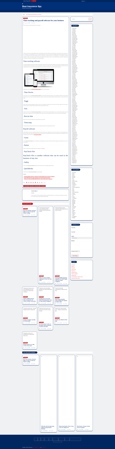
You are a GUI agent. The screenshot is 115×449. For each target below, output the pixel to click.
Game (73, 189)
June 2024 (74, 60)
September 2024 (75, 56)
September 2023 (75, 71)
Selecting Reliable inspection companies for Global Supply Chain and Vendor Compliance (39, 176)
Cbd (73, 178)
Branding (73, 176)
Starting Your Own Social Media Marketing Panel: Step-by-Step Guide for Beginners (38, 178)
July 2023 (73, 73)
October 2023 (74, 70)
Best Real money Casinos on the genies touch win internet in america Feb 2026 (45, 325)
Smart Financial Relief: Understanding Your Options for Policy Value (61, 300)
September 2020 (75, 109)
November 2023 (74, 68)
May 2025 (73, 46)
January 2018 (74, 148)
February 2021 (74, 102)
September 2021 (75, 94)
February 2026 (74, 35)
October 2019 (74, 122)
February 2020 (74, 117)
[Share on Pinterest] (35, 182)
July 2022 (73, 88)
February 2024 (74, 65)
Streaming (74, 212)
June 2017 (74, 156)
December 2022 (74, 82)
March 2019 (74, 130)
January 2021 (74, 104)
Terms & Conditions (74, 273)
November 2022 (74, 83)
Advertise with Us (74, 272)
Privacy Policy (73, 269)
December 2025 (74, 38)
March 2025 (74, 49)
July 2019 (73, 126)
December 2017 (74, 149)
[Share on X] (29, 182)
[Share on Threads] (42, 182)
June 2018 (74, 141)
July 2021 (73, 96)
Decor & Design (74, 181)
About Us (72, 266)
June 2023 (74, 74)
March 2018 (74, 145)
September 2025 (75, 42)
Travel (73, 215)
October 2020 (74, 107)
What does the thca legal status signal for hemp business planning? (47, 427)
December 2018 (74, 134)
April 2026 (74, 33)
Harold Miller (26, 214)
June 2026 (74, 31)
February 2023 (74, 79)
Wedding (73, 217)
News (73, 204)
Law (73, 195)
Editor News (38, 447)
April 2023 (74, 77)
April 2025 (74, 48)
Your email (73, 231)
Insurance (73, 194)
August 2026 (74, 28)
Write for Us (73, 270)
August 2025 (74, 43)
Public (73, 205)
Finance (73, 186)
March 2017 (74, 159)
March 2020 (74, 116)
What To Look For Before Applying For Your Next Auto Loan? (45, 279)
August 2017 (74, 154)
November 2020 (74, 106)
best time (26, 185)
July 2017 (73, 155)
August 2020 (74, 110)
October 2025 (74, 40)
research (73, 207)
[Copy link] (44, 182)
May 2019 (73, 128)
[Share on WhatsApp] (33, 182)
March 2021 (74, 101)
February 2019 (74, 132)
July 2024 (73, 59)
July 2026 (73, 29)
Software (73, 210)
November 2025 (74, 39)
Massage (73, 201)
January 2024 (74, 66)
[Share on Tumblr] (39, 182)
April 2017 (74, 157)
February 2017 (74, 160)
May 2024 (73, 61)
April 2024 (74, 62)
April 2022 (74, 90)
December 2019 (74, 120)
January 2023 (74, 81)
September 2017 (75, 152)
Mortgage (73, 203)
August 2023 (74, 72)
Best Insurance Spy (32, 6)
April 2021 (74, 100)
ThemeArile (43, 447)
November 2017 (74, 150)
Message (72, 240)
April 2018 (74, 144)
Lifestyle (73, 196)
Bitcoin (73, 175)
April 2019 (74, 129)
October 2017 (74, 151)
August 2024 (74, 57)
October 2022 (74, 84)
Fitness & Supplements (76, 187)
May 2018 (73, 143)
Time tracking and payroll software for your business (33, 14)
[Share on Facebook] (27, 182)
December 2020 (74, 105)
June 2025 (74, 45)
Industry (73, 193)
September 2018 (75, 138)
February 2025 (74, 50)
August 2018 (74, 139)
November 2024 (74, 54)
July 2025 (73, 44)
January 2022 (74, 93)
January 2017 (74, 161)
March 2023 (74, 78)
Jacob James (27, 22)
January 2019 (74, 133)
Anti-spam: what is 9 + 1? (75, 251)
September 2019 (75, 123)
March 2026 (74, 34)
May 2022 (73, 89)
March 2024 (74, 63)
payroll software (36, 185)
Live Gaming (74, 198)
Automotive (74, 172)
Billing (73, 173)
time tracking (43, 185)
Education (73, 183)
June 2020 (74, 112)
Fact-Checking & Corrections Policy (77, 276)
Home (24, 14)
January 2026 (74, 37)
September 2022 (75, 85)
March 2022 (74, 91)
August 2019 (74, 124)
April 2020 (74, 115)
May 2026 (73, 32)
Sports (73, 211)
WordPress (34, 447)
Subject (72, 236)
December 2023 (74, 67)
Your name (73, 227)
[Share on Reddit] (37, 182)
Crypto (73, 179)
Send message (75, 255)
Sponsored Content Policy (75, 278)
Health (73, 190)
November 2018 (74, 135)
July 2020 (73, 111)
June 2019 (74, 127)
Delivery (73, 182)
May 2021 (73, 99)
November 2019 (74, 121)
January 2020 (74, 118)
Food (73, 188)
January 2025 (74, 51)
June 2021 (74, 98)
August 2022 (74, 87)
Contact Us (73, 264)
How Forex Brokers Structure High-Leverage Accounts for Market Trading (29, 212)
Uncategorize (74, 216)
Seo (73, 209)
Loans (73, 199)
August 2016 (74, 162)
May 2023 (73, 76)
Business (31, 185)
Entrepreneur (74, 184)
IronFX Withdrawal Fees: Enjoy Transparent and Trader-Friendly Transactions (37, 177)
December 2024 (74, 52)
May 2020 (73, 113)
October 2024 (74, 55)
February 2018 (74, 146)
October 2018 (74, 137)
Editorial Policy (73, 275)
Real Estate (74, 206)
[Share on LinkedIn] (31, 182)
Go (90, 19)
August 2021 (74, 95)
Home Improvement (75, 192)
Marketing (73, 200)
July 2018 (73, 140)
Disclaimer (73, 267)
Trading (73, 214)
